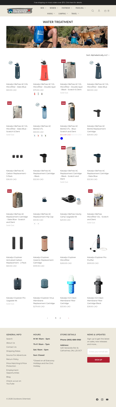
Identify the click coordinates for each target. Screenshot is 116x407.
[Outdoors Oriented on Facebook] (97, 399)
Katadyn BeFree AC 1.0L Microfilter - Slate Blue (98, 85)
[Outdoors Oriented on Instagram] (102, 399)
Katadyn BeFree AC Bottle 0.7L (42, 127)
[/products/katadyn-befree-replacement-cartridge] (71, 283)
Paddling (80, 8)
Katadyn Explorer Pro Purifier (96, 258)
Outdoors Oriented (21, 399)
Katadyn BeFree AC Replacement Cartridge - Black (44, 173)
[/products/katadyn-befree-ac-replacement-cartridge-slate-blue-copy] (17, 199)
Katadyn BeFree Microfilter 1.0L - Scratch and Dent (98, 217)
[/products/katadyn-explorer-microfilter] (71, 243)
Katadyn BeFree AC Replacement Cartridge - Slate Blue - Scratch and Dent (17, 218)
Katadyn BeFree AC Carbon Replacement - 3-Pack (16, 173)
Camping (62, 13)
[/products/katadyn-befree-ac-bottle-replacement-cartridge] (98, 112)
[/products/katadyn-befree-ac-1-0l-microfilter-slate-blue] (98, 70)
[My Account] (99, 10)
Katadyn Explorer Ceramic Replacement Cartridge (43, 260)
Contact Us (11, 347)
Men (42, 8)
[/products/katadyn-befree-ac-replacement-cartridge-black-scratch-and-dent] (71, 156)
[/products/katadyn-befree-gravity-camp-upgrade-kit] (71, 199)
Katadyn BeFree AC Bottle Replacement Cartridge (96, 129)
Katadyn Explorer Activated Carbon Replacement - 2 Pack (16, 260)
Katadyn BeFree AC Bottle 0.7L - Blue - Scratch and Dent (69, 129)
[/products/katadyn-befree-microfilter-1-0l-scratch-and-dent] (98, 199)
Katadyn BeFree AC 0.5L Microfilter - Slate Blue (17, 85)
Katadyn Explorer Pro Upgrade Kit (15, 299)
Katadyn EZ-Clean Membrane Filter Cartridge (68, 300)
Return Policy (12, 359)
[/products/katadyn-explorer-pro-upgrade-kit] (17, 283)
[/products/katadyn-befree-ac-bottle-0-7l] (44, 112)
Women (53, 8)
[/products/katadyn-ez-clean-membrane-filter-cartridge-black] (98, 283)
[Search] (92, 10)
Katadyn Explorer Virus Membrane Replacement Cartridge (44, 300)
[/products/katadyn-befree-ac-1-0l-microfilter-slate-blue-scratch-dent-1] (17, 112)
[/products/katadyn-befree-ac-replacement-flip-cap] (44, 199)
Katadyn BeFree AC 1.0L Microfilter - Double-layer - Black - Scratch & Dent (71, 87)
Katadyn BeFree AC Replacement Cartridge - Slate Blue (98, 173)
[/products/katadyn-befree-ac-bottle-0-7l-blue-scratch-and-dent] (71, 112)
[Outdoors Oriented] (20, 11)
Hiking (50, 13)
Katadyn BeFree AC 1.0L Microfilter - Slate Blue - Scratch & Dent (17, 129)
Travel (74, 13)
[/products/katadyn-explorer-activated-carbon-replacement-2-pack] (17, 243)
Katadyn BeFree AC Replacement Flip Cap (43, 215)
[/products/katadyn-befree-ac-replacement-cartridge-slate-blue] (98, 156)
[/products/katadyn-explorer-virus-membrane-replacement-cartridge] (44, 283)
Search (9, 339)
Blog (8, 377)
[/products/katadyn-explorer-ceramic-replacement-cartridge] (44, 243)
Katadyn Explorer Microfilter (68, 258)
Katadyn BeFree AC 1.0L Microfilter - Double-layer (44, 85)
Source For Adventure (16, 355)
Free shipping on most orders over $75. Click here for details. (58, 2)
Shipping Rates (13, 351)
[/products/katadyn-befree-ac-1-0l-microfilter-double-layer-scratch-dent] (71, 70)
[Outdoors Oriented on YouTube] (107, 399)
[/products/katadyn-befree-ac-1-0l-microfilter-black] (44, 70)
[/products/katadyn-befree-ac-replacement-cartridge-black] (44, 156)
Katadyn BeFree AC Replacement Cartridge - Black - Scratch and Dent (71, 175)
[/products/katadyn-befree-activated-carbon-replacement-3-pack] (17, 156)
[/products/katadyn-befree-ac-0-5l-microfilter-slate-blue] (17, 70)
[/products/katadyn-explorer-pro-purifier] (98, 243)
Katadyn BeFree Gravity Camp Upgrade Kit (70, 215)
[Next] (68, 318)
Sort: (96, 55)
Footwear (66, 8)
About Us (10, 343)
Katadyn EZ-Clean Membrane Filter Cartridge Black (95, 300)
